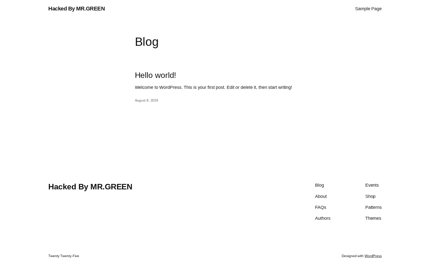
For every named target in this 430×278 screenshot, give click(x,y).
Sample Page (368, 8)
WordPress (373, 256)
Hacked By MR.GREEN (76, 8)
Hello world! (155, 75)
